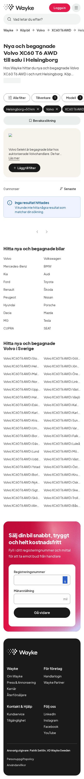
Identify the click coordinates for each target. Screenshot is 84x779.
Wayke (8, 30)
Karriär (11, 689)
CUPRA (8, 328)
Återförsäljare (16, 695)
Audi (47, 274)
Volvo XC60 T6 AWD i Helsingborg (26, 366)
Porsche (50, 305)
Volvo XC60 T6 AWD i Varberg (64, 428)
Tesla (47, 320)
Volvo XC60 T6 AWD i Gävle (21, 443)
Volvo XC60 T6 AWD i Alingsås (23, 505)
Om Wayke (15, 676)
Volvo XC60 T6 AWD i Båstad (63, 505)
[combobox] (42, 19)
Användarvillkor (16, 765)
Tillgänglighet (16, 720)
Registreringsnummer (29, 572)
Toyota (48, 282)
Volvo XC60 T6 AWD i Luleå (62, 443)
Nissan (48, 297)
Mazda (48, 313)
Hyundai (9, 305)
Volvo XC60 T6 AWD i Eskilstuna (24, 405)
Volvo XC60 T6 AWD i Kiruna (62, 474)
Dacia (7, 313)
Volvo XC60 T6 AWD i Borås (21, 436)
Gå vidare (42, 612)
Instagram (51, 720)
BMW (47, 266)
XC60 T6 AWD (61, 30)
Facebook (51, 726)
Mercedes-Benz (15, 266)
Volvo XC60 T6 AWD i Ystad (21, 467)
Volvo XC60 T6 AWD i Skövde (23, 498)
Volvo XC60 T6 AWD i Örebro (63, 374)
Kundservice (16, 714)
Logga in (60, 8)
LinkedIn (50, 714)
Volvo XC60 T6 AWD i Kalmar (63, 405)
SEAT (47, 328)
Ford (6, 282)
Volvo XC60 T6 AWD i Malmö (22, 374)
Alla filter (19, 98)
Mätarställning (24, 591)
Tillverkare (46, 98)
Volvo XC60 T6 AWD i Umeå (22, 428)
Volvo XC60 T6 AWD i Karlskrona (25, 412)
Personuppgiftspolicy (20, 759)
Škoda (48, 289)
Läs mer (14, 158)
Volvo (41, 30)
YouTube (50, 733)
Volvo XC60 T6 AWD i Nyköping (24, 482)
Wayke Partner (54, 682)
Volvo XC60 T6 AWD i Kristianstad (26, 420)
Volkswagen (52, 258)
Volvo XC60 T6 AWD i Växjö (62, 397)
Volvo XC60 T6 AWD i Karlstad (64, 412)
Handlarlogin (53, 676)
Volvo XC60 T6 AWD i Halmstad (24, 397)
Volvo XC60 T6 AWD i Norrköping (25, 381)
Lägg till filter (26, 168)
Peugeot (9, 297)
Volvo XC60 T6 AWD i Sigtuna (23, 490)
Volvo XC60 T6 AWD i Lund (21, 451)
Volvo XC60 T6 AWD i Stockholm (25, 358)
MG (6, 320)
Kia (5, 274)
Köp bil (25, 30)
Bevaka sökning (44, 120)
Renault (8, 289)
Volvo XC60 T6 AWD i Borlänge (24, 474)
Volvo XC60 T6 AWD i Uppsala (23, 389)
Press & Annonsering (21, 682)
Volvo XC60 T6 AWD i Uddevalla (24, 459)
